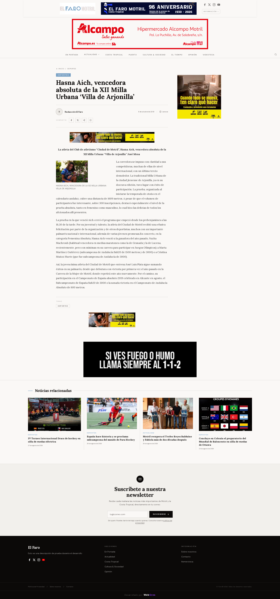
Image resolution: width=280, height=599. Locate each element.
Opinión (192, 55)
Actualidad (90, 54)
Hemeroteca (187, 561)
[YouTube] (218, 4)
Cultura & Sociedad (154, 55)
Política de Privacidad (36, 587)
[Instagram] (214, 4)
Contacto (186, 556)
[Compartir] (84, 120)
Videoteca (209, 55)
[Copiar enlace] (90, 120)
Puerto (133, 55)
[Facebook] (204, 4)
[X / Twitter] (209, 4)
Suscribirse (159, 514)
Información (210, 11)
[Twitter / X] (77, 120)
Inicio (61, 69)
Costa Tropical (114, 55)
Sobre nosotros (188, 551)
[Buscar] (276, 54)
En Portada (72, 55)
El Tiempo (177, 55)
